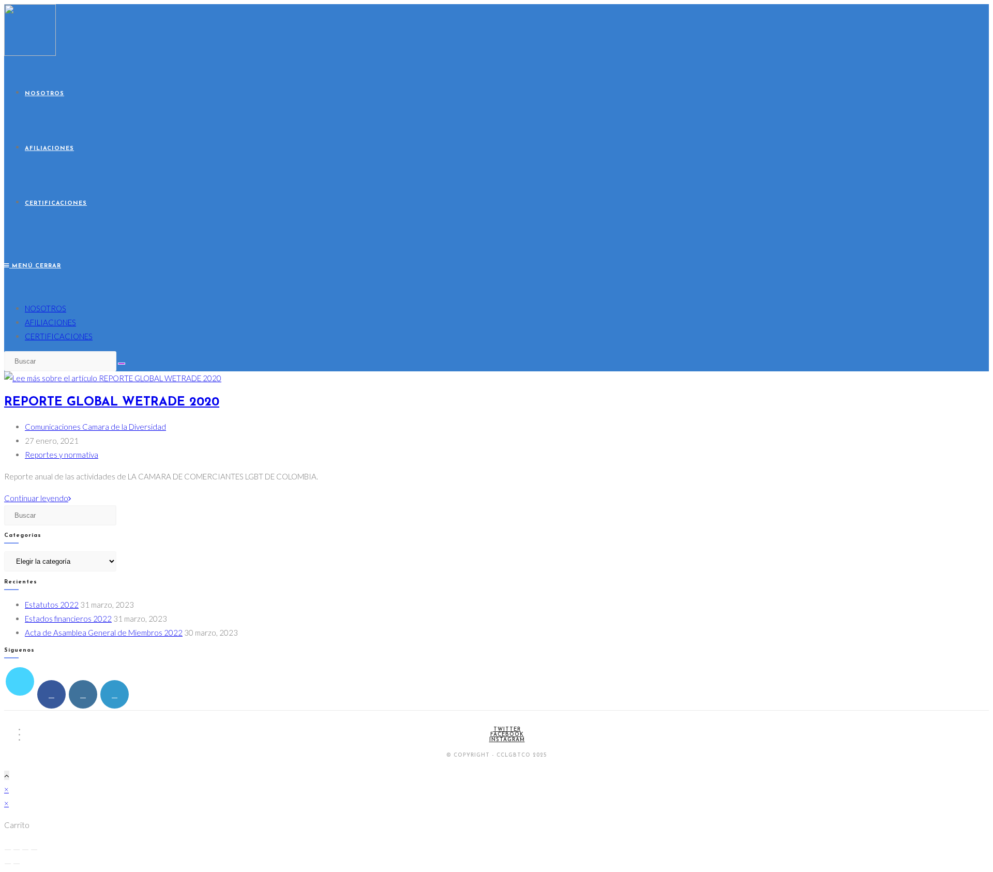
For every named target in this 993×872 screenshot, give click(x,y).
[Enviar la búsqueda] (121, 364)
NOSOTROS (45, 308)
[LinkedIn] (114, 694)
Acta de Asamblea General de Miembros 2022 (104, 632)
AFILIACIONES (50, 322)
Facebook (507, 735)
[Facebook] (51, 694)
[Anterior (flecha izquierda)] (7, 864)
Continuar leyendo (37, 498)
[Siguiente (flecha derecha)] (16, 864)
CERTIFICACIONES (59, 336)
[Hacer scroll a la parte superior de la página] (6, 775)
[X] (20, 681)
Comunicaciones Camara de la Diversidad (95, 426)
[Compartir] (25, 850)
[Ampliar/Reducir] (7, 850)
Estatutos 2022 (52, 604)
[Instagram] (83, 694)
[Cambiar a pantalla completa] (16, 850)
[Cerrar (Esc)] (34, 850)
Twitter (507, 729)
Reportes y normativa (61, 454)
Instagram (507, 740)
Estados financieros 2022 (68, 618)
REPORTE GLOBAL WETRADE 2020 (111, 402)
